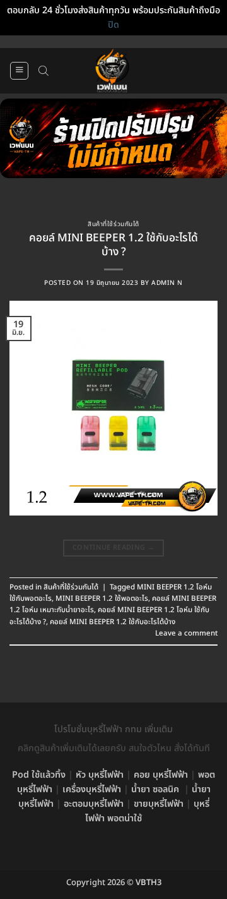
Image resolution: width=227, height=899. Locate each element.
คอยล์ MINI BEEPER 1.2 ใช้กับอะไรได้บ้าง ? (113, 245)
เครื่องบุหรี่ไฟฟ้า (91, 789)
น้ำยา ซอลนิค (155, 789)
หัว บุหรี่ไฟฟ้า (100, 774)
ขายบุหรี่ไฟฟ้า (158, 804)
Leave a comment (186, 633)
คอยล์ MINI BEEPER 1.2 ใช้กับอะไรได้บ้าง (112, 622)
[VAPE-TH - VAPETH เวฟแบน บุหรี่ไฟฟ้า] (112, 71)
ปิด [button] (113, 25)
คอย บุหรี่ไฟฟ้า (161, 774)
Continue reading (113, 548)
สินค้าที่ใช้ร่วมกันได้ (113, 224)
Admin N (167, 283)
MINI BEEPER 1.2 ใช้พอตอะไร (101, 598)
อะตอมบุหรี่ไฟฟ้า (94, 804)
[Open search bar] (43, 71)
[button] (19, 71)
